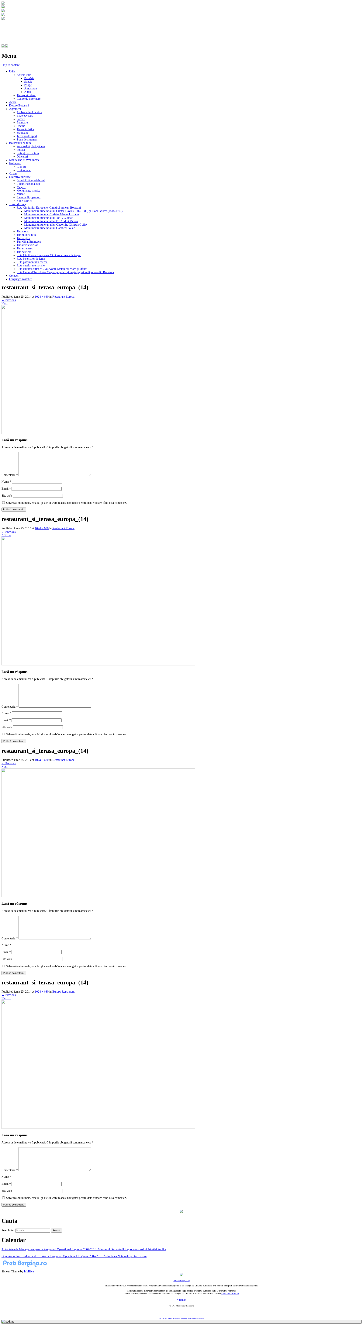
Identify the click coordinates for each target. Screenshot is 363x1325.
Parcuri (21, 119)
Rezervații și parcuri (28, 197)
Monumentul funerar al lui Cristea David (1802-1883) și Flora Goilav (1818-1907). (73, 211)
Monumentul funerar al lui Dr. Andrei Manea (51, 221)
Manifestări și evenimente (24, 159)
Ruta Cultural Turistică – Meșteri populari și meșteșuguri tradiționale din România (65, 272)
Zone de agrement (27, 139)
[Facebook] (3, 46)
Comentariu (10, 475)
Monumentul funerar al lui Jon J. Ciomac (48, 217)
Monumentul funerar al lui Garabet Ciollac (49, 228)
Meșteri (21, 187)
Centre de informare (28, 98)
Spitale (28, 81)
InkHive (29, 1271)
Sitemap (181, 1299)
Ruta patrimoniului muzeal (32, 262)
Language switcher (20, 279)
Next (6, 303)
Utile (12, 71)
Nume (6, 481)
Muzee (21, 194)
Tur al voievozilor (27, 245)
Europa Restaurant (63, 991)
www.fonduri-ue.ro (230, 1293)
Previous (9, 300)
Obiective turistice (20, 177)
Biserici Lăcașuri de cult (31, 180)
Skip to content (10, 65)
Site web (7, 495)
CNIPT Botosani (23, 27)
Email (6, 488)
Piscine (21, 125)
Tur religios (23, 238)
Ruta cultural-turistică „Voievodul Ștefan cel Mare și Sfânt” (52, 268)
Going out (15, 163)
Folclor (21, 149)
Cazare (13, 173)
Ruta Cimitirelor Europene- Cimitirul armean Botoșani (49, 255)
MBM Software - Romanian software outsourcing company (181, 1318)
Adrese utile (24, 74)
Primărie (29, 78)
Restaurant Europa (63, 296)
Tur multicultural (26, 234)
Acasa (12, 102)
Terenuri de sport (27, 136)
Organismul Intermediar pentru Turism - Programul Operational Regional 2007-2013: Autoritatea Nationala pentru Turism (74, 1256)
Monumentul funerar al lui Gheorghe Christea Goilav (56, 224)
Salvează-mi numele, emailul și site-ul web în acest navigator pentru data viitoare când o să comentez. (66, 502)
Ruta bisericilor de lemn (31, 258)
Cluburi (21, 166)
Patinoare (22, 122)
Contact (13, 275)
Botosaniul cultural (20, 142)
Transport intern (26, 95)
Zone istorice (24, 200)
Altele (27, 91)
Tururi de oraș (17, 204)
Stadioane (22, 132)
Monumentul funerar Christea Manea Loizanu (51, 214)
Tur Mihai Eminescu (29, 241)
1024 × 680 (42, 296)
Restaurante (24, 170)
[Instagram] (6, 46)
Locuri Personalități (28, 183)
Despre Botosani (19, 105)
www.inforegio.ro (182, 1280)
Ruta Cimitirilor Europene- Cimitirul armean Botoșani (49, 207)
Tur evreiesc (24, 251)
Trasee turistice (25, 129)
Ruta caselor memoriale (31, 265)
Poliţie (28, 85)
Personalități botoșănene (31, 146)
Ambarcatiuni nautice (29, 112)
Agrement (15, 108)
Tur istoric (23, 231)
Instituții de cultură (28, 153)
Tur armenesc (25, 248)
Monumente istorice (28, 190)
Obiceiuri (22, 156)
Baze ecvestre (25, 115)
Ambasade (30, 88)
